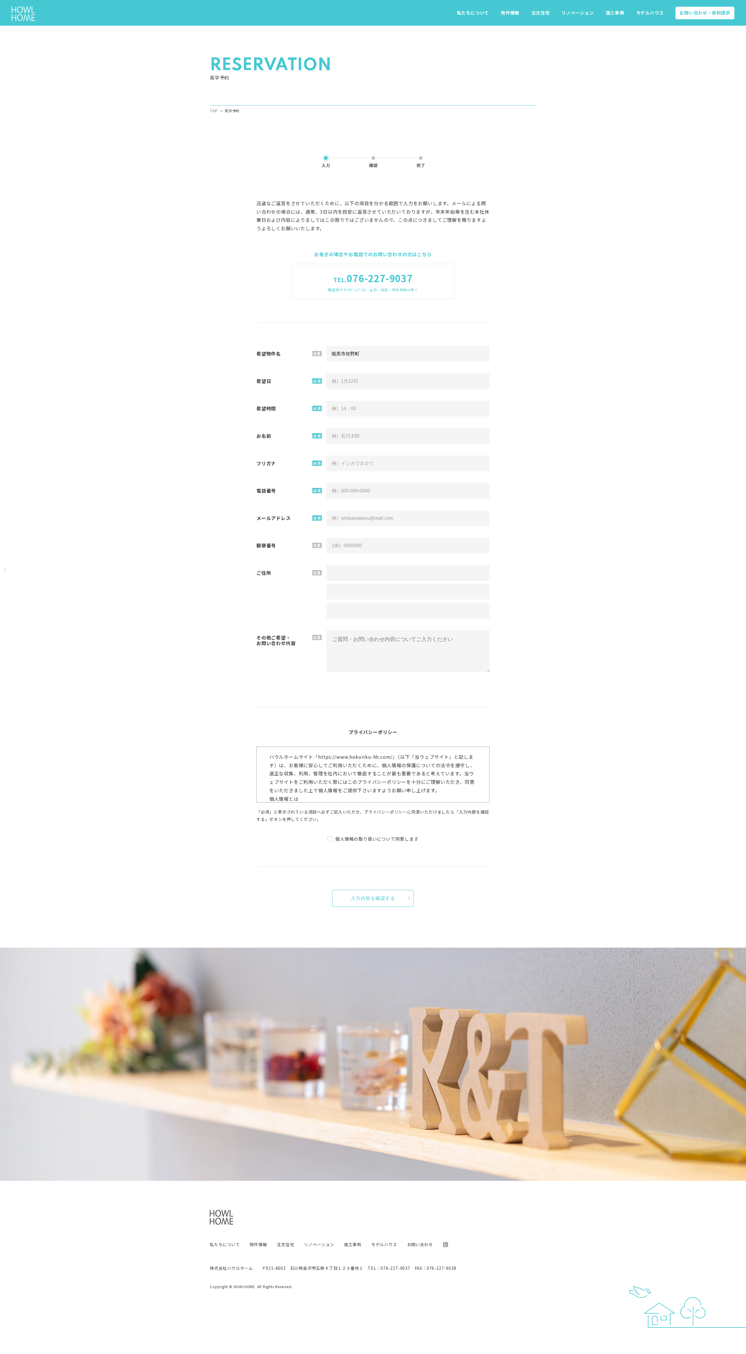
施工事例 (615, 13)
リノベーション (578, 13)
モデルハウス (650, 13)
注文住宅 (540, 13)
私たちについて (473, 13)
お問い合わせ (705, 13)
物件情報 (510, 13)
